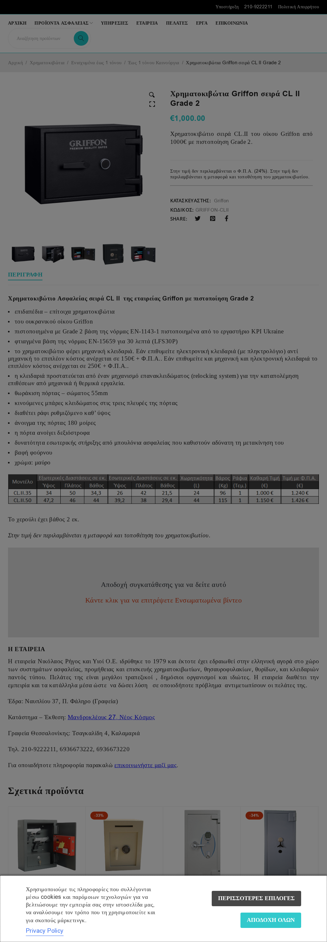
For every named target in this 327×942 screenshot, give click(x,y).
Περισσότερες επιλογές (256, 898)
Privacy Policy (45, 931)
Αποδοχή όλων (271, 920)
